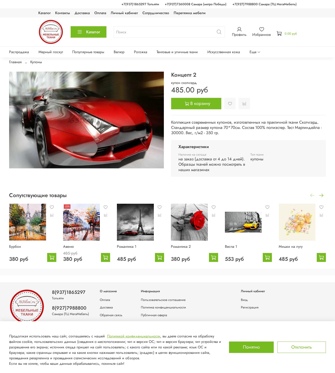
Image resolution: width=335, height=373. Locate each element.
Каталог (44, 13)
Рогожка (140, 52)
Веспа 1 (231, 246)
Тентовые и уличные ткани (177, 52)
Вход (244, 299)
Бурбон (15, 246)
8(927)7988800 (69, 308)
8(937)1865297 (68, 292)
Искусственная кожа (223, 52)
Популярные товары (88, 52)
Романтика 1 (126, 246)
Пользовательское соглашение (163, 299)
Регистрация (249, 307)
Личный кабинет (124, 13)
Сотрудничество (155, 13)
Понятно (251, 347)
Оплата (100, 13)
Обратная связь (111, 315)
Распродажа (19, 52)
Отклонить (301, 347)
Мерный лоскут (51, 52)
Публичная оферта (154, 315)
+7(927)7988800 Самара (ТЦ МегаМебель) (264, 4)
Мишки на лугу (291, 246)
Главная (15, 62)
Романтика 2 (181, 246)
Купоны (36, 62)
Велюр (119, 52)
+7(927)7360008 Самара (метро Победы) (196, 4)
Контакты (62, 13)
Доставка (82, 13)
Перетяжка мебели (190, 13)
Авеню (68, 246)
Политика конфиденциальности (163, 307)
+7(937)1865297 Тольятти (140, 4)
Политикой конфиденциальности (133, 336)
